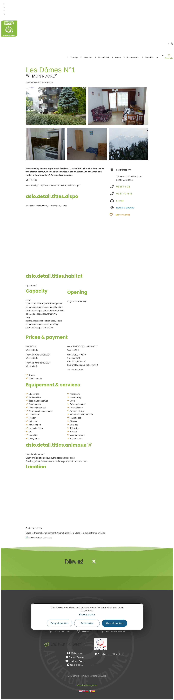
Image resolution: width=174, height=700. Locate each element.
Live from (66, 644)
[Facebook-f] (85, 561)
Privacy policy (87, 614)
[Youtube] (110, 561)
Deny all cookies (59, 623)
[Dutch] (80, 691)
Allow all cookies (114, 623)
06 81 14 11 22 (123, 186)
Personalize (87, 623)
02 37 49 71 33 (124, 193)
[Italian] (90, 691)
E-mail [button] (120, 200)
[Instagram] (102, 561)
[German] (87, 691)
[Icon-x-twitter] (94, 561)
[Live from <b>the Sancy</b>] (46, 644)
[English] (83, 691)
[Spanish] (93, 691)
